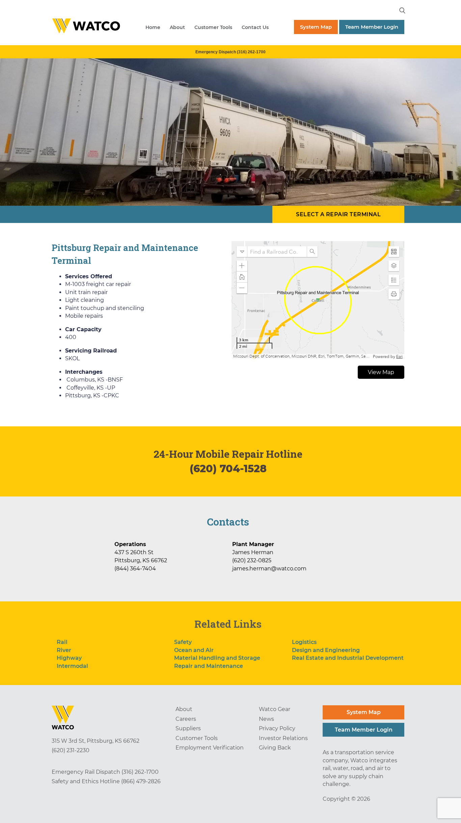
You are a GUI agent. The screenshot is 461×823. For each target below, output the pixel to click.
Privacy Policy (277, 728)
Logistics (304, 642)
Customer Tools (213, 27)
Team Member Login (371, 27)
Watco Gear (274, 709)
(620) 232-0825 (251, 560)
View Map (381, 372)
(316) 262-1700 (140, 772)
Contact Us (255, 27)
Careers (185, 719)
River (64, 650)
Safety (183, 642)
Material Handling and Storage (217, 658)
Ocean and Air (194, 650)
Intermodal (72, 666)
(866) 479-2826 (141, 781)
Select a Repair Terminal (338, 214)
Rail (62, 642)
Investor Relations (283, 738)
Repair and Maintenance (208, 666)
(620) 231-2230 (70, 750)
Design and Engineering (326, 650)
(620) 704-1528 (228, 468)
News (266, 719)
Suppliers (188, 728)
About (177, 27)
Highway (69, 658)
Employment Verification (209, 747)
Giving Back (275, 747)
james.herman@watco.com (269, 568)
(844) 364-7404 (135, 568)
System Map (316, 27)
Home (152, 27)
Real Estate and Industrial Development (348, 658)
